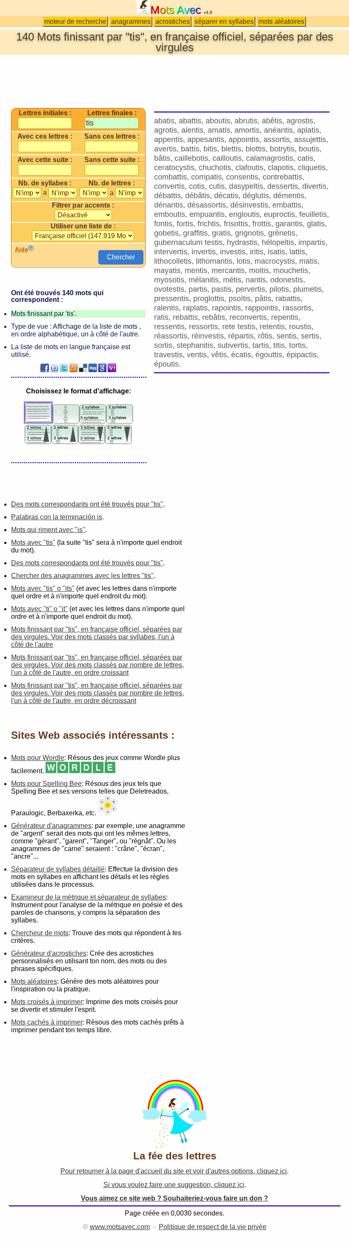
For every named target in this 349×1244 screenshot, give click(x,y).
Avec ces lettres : (44, 136)
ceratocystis (174, 167)
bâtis (162, 158)
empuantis (207, 214)
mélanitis (204, 280)
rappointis (261, 308)
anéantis (278, 130)
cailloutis (227, 158)
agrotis (165, 130)
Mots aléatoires (34, 981)
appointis (244, 139)
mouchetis (290, 270)
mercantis (228, 270)
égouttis (268, 354)
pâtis (263, 298)
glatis (316, 223)
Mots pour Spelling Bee (46, 783)
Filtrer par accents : (83, 205)
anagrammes (131, 21)
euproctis (279, 214)
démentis (288, 195)
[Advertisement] (174, 81)
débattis (167, 195)
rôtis (265, 336)
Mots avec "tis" (33, 542)
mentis (196, 270)
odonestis (286, 280)
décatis (226, 195)
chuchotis (215, 167)
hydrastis (242, 242)
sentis (287, 336)
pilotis (279, 289)
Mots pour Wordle (37, 757)
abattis (190, 121)
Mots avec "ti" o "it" (39, 608)
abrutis (246, 121)
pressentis (171, 298)
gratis (221, 233)
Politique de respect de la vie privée (212, 1226)
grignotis (249, 233)
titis (279, 345)
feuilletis (313, 214)
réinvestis (208, 336)
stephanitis (195, 345)
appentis (168, 139)
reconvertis (248, 317)
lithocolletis (173, 261)
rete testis (238, 326)
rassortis (297, 308)
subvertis (232, 345)
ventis (197, 354)
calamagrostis (269, 158)
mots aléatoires (281, 21)
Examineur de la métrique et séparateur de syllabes (88, 897)
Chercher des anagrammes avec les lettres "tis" (82, 575)
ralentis (166, 308)
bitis (210, 149)
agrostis (299, 121)
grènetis (281, 233)
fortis (185, 223)
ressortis (203, 326)
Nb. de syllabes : (45, 183)
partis (198, 289)
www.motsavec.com (120, 1226)
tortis (297, 345)
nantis (256, 280)
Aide (21, 249)
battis (190, 149)
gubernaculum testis (188, 242)
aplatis (308, 130)
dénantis (168, 205)
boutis (309, 149)
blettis (231, 149)
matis (308, 261)
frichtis (208, 223)
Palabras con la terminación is (56, 517)
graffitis (195, 233)
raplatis (195, 308)
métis (232, 280)
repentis (284, 317)
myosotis (169, 280)
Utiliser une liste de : (83, 226)
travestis (168, 354)
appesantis (205, 139)
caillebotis (191, 158)
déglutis (256, 195)
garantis (289, 223)
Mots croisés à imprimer (47, 1001)
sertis (310, 336)
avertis (165, 149)
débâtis (197, 195)
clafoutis (249, 167)
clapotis (281, 167)
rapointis (226, 308)
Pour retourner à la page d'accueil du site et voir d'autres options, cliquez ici (173, 1171)
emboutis (169, 214)
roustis (300, 326)
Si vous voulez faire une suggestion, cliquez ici (173, 1184)
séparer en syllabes (224, 21)
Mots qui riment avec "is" (48, 529)
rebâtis (213, 317)
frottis (261, 223)
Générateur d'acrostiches (48, 953)
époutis (166, 364)
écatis (241, 354)
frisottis (236, 223)
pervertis (250, 289)
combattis (170, 177)
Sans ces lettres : (112, 136)
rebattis (185, 317)
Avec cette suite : (44, 160)
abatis (164, 121)
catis (305, 158)
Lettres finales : (112, 113)
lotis (243, 261)
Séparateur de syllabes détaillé (58, 869)
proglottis (208, 298)
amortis (247, 130)
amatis (219, 130)
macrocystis (275, 261)
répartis (241, 336)
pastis (222, 289)
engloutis (244, 214)
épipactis (301, 354)
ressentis (169, 326)
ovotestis (169, 289)
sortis (163, 345)
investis (233, 252)
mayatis (167, 270)
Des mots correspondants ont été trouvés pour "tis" (87, 504)
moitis (259, 270)
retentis (272, 326)
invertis (204, 252)
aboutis (218, 121)
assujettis (310, 139)
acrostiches (172, 21)
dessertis (282, 186)
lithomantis (214, 261)
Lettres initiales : (45, 113)
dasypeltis (246, 186)
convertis (169, 186)
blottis (256, 149)
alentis (192, 130)
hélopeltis (278, 242)
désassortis (206, 205)
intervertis (170, 252)
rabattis (287, 298)
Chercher (121, 257)
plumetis (307, 289)
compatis (206, 177)
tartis (260, 345)
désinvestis (249, 205)
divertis (314, 186)
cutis (217, 186)
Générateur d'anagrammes (51, 825)
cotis (197, 186)
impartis (311, 242)
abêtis (272, 121)
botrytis (282, 149)
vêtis (219, 354)
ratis (161, 317)
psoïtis (240, 298)
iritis (256, 252)
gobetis (166, 233)
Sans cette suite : (112, 160)
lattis (297, 252)
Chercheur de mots (40, 933)
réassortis (170, 336)
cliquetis (312, 167)
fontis (163, 223)
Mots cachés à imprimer (47, 1022)
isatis (276, 252)
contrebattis (282, 177)
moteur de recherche (75, 21)
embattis (286, 205)
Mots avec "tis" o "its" (42, 588)
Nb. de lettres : (112, 183)
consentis (242, 177)
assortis (276, 139)
